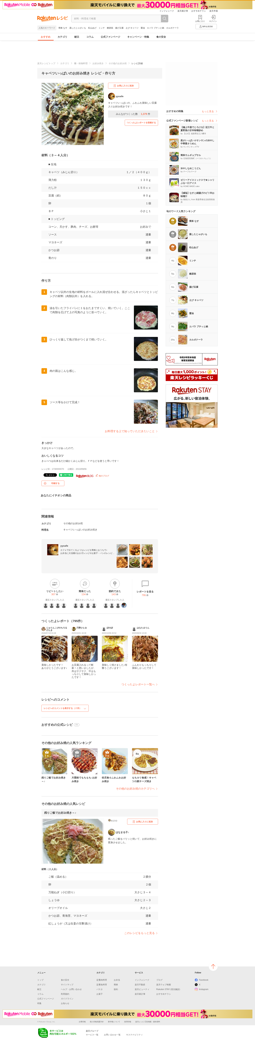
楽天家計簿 (182, 11)
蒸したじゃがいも (77, 28)
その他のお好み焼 (118, 63)
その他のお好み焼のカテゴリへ (135, 788)
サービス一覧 (92, 1035)
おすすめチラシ (198, 11)
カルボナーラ (172, 28)
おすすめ (45, 36)
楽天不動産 (140, 984)
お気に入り (200, 21)
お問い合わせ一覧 (112, 1035)
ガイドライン (67, 998)
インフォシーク (166, 11)
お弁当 (117, 980)
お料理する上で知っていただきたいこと (130, 431)
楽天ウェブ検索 (163, 984)
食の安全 (161, 36)
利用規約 (65, 994)
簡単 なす (62, 28)
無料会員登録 (207, 26)
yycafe (64, 545)
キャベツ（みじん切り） (63, 172)
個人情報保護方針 (97, 1022)
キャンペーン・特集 (138, 36)
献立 (76, 36)
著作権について (114, 1022)
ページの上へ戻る (213, 966)
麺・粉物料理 (81, 63)
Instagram (203, 989)
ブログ (159, 980)
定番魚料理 (101, 984)
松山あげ (92, 28)
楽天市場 (213, 11)
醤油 (143, 28)
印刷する (55, 483)
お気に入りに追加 (125, 85)
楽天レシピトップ (46, 63)
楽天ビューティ (142, 989)
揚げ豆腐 (119, 28)
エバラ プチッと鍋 (155, 28)
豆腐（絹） (55, 195)
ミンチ (102, 28)
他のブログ (103, 476)
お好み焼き (98, 63)
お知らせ (65, 1003)
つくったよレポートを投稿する (141, 122)
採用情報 (127, 1022)
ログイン (213, 21)
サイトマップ (67, 984)
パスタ (99, 989)
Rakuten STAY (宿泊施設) (168, 989)
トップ (40, 980)
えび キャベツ (132, 28)
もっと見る (208, 111)
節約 (116, 989)
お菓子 (99, 994)
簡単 (116, 984)
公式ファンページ (110, 36)
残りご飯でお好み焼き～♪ (60, 812)
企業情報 (82, 1022)
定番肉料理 (101, 980)
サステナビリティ (134, 1035)
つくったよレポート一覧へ (138, 684)
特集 (39, 1003)
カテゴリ (62, 36)
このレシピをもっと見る (139, 933)
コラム (90, 36)
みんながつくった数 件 (133, 114)
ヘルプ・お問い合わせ (71, 989)
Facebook (203, 980)
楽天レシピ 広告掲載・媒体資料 (147, 1022)
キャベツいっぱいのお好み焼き (80, 529)
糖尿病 (110, 28)
